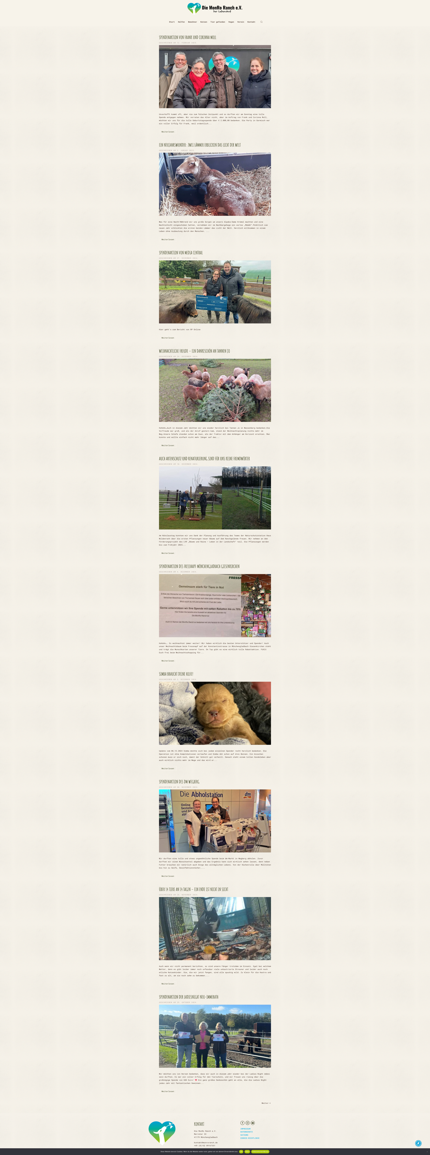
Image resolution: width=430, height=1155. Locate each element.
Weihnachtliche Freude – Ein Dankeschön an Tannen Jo (194, 351)
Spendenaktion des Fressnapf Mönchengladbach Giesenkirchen (199, 566)
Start (172, 22)
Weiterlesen (168, 131)
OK (241, 1151)
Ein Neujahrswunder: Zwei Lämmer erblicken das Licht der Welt (200, 145)
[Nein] (427, 1152)
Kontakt (251, 22)
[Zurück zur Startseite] (215, 8)
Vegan (231, 22)
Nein (247, 1151)
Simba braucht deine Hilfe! (176, 674)
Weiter (265, 1103)
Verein (240, 22)
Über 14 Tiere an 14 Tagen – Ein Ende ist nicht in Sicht (193, 889)
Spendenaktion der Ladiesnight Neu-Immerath (188, 997)
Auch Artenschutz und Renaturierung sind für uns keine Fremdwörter (204, 458)
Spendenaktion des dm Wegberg (179, 781)
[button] (261, 21)
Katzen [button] (203, 22)
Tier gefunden (218, 22)
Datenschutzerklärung (260, 1151)
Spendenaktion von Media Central (181, 252)
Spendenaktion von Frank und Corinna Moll (187, 37)
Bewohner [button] (192, 22)
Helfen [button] (181, 22)
